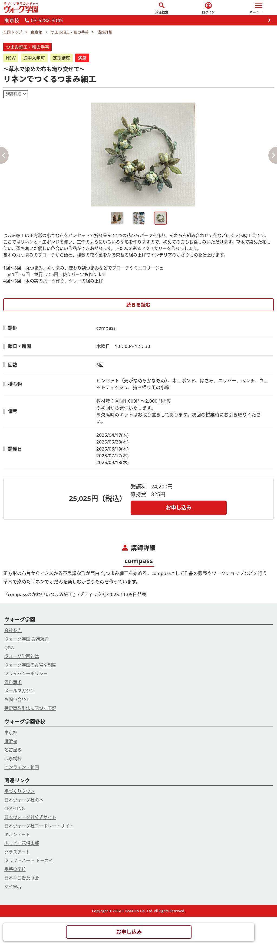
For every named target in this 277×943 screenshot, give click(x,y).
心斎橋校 (13, 758)
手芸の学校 (15, 869)
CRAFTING (14, 808)
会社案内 (13, 630)
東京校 (10, 732)
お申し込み (179, 507)
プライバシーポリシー (26, 673)
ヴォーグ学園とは (21, 656)
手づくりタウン (19, 791)
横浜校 (10, 741)
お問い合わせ (17, 699)
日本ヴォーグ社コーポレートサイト (39, 826)
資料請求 (13, 682)
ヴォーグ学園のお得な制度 (30, 665)
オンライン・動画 (21, 767)
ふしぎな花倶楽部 (21, 843)
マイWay (13, 886)
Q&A (9, 647)
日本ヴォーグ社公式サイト (30, 817)
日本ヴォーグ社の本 (23, 800)
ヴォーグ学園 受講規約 (26, 639)
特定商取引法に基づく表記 (30, 708)
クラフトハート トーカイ (28, 860)
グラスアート (17, 852)
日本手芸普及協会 (21, 878)
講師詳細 (13, 94)
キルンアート (17, 834)
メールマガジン (19, 691)
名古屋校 (13, 750)
